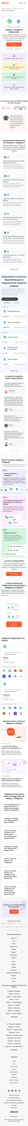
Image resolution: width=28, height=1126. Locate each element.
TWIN (13, 944)
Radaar (21, 8)
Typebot (13, 958)
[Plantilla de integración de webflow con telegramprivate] (14, 200)
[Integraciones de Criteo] (20, 670)
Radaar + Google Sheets (14, 996)
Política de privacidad (14, 1097)
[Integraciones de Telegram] (4, 707)
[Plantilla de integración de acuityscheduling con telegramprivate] (14, 238)
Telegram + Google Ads (14, 1043)
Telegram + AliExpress (14, 1041)
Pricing (14, 1061)
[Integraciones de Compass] (9, 713)
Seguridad (14, 1105)
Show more (14, 1016)
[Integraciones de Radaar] (15, 676)
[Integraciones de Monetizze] (4, 676)
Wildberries (13, 955)
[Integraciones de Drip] (20, 713)
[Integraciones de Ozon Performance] (9, 676)
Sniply (13, 961)
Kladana (13, 964)
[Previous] (12, 450)
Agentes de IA (14, 1083)
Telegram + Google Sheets (14, 1029)
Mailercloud (13, 946)
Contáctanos (14, 1107)
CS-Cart (13, 978)
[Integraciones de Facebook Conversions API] (4, 670)
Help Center (14, 1066)
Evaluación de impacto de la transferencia (14, 1102)
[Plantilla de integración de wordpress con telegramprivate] (14, 181)
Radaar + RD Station (14, 1005)
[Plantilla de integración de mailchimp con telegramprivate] (14, 162)
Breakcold (14, 938)
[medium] (19, 1090)
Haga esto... (9, 613)
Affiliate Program (14, 1080)
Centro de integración (7, 8)
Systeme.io (13, 970)
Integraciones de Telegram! (19, 316)
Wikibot (13, 952)
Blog (14, 1064)
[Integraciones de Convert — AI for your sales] (15, 713)
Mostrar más (14, 269)
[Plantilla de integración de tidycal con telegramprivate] (14, 219)
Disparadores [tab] (6, 302)
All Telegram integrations (14, 1024)
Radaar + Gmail (14, 999)
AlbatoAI (13, 975)
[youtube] (15, 1090)
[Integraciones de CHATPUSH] (4, 713)
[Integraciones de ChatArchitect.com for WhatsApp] (15, 707)
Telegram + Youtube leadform (14, 1046)
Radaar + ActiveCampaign (14, 1002)
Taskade (13, 967)
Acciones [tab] (17, 302)
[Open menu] (24, 3)
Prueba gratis (14, 44)
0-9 (3, 923)
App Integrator (14, 1072)
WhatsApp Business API (13, 973)
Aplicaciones (16, 8)
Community (14, 1077)
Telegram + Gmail (14, 1032)
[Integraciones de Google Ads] (9, 670)
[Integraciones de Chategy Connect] (20, 707)
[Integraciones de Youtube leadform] (15, 670)
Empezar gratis (14, 574)
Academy (14, 1069)
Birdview (13, 949)
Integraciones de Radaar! (20, 342)
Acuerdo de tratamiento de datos (14, 1100)
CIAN (13, 981)
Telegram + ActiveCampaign (14, 1035)
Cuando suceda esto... (12, 603)
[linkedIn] (12, 1090)
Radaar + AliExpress (14, 1008)
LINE (13, 941)
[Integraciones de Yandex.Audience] (20, 676)
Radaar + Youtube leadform (14, 1013)
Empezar (14, 911)
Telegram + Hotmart (14, 1027)
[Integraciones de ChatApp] (9, 707)
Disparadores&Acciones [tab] (9, 299)
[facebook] (8, 1090)
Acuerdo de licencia (14, 1095)
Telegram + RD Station (14, 1038)
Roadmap (14, 1074)
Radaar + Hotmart (14, 994)
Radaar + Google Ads (14, 1011)
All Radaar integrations (14, 991)
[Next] (15, 450)
